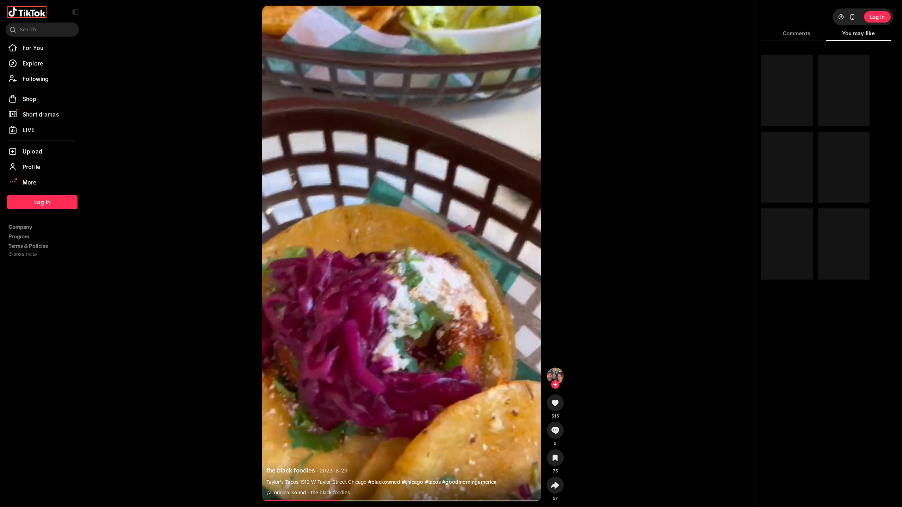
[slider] (304, 500)
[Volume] (273, 16)
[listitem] (42, 48)
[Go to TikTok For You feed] (26, 12)
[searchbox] (42, 30)
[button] (75, 11)
